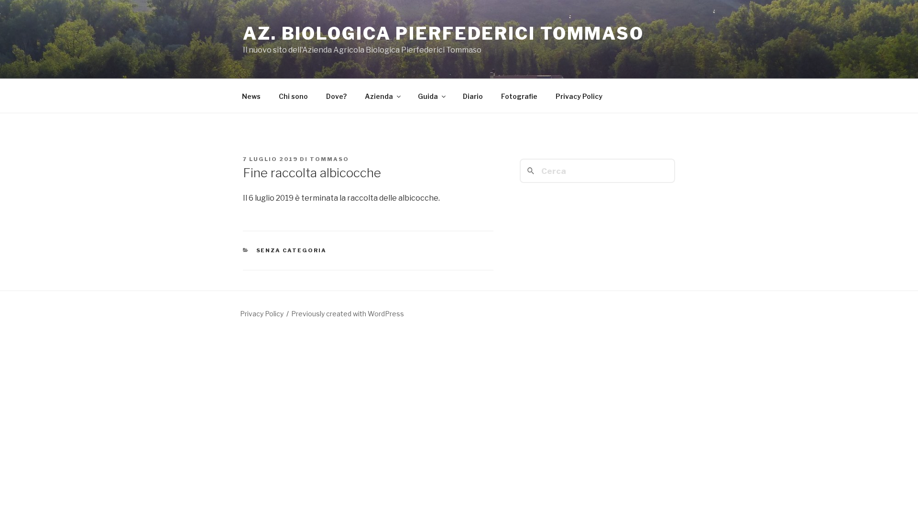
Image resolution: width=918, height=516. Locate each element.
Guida (428, 96)
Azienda (379, 96)
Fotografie (519, 96)
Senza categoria (291, 250)
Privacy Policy (579, 96)
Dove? (336, 96)
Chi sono (293, 96)
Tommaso (329, 159)
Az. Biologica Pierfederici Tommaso (443, 33)
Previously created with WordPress (347, 314)
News (251, 96)
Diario (473, 96)
